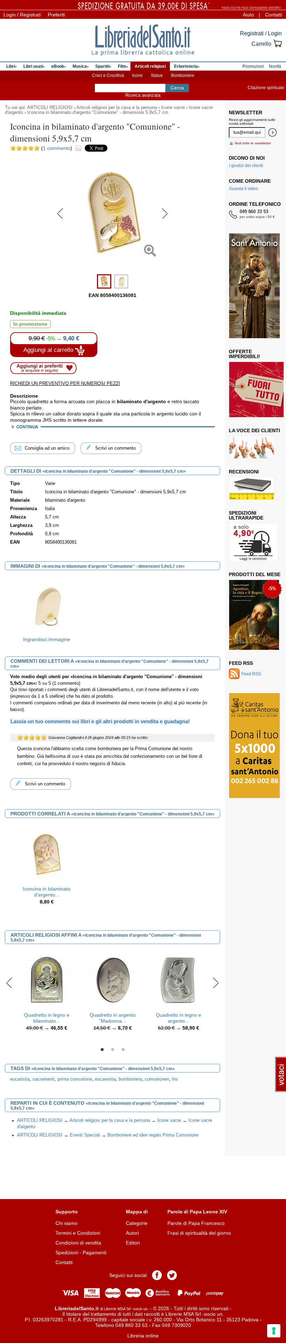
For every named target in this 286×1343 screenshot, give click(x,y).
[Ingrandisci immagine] (46, 605)
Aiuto (248, 14)
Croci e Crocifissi (108, 75)
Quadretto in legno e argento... (178, 1018)
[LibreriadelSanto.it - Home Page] (143, 40)
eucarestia (105, 1079)
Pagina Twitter (172, 1275)
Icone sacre (173, 107)
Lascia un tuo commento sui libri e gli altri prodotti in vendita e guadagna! (100, 721)
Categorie (137, 1223)
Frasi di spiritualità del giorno (199, 1233)
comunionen (157, 1079)
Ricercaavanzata (142, 95)
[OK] (272, 132)
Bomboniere (182, 75)
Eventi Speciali (85, 1135)
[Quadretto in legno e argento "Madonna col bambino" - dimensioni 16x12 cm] (178, 979)
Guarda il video (243, 188)
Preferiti (56, 14)
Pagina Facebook (157, 1275)
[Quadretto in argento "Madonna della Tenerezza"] (112, 979)
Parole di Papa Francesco (196, 1223)
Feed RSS (241, 663)
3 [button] (123, 1049)
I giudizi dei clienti (246, 165)
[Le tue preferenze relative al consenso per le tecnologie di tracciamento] (273, 1330)
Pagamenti (94, 1252)
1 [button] (102, 1049)
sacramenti (43, 1079)
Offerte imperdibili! (244, 354)
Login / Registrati (22, 14)
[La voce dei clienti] (251, 447)
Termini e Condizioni (77, 1233)
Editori (133, 1243)
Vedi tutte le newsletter (252, 143)
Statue (157, 75)
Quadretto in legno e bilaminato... (46, 1018)
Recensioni (244, 471)
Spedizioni (66, 1252)
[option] (47, 611)
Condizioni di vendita (78, 1243)
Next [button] (215, 982)
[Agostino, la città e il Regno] (254, 614)
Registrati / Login (261, 33)
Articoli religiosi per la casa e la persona (116, 107)
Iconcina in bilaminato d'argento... (46, 892)
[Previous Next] (112, 267)
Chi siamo (66, 1223)
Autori (132, 1233)
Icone (137, 75)
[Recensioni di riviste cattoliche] (251, 488)
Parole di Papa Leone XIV (197, 1211)
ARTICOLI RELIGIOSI (50, 107)
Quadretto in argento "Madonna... (113, 1018)
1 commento (56, 148)
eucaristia (20, 1079)
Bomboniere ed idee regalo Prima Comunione (152, 1135)
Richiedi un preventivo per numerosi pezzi (65, 383)
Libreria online (143, 1335)
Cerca (177, 87)
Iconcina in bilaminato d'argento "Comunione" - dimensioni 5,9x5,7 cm (97, 112)
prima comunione (75, 1079)
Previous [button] (9, 982)
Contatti (273, 14)
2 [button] (112, 1049)
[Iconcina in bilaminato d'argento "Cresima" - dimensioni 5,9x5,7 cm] (46, 853)
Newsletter (245, 112)
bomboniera (130, 1079)
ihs (175, 1079)
